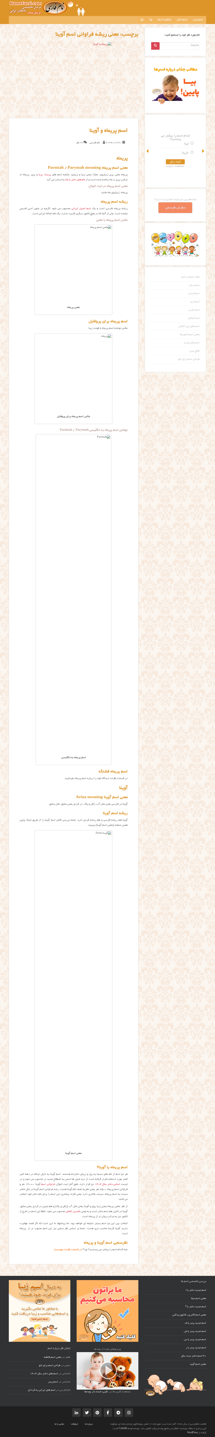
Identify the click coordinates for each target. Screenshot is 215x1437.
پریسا (48, 174)
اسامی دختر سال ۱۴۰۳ (107, 1184)
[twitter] (87, 1412)
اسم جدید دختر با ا (196, 1290)
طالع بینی (195, 351)
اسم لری (195, 301)
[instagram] (142, 19)
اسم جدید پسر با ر (196, 1347)
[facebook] (108, 1412)
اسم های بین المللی (189, 326)
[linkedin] (76, 1412)
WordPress (192, 1433)
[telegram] (118, 1412)
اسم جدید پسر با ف (195, 1323)
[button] (147, 151)
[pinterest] (97, 1412)
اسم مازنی (194, 310)
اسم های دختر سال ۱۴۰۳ (44, 1373)
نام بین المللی (73, 1211)
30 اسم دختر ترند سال (193, 1356)
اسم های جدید (192, 342)
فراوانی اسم (48, 1184)
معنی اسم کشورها (190, 334)
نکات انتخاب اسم (190, 277)
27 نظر (80, 142)
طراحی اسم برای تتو (189, 359)
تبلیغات (74, 1424)
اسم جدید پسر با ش (195, 1331)
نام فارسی (95, 142)
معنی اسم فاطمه (52, 1357)
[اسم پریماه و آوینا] (73, 80)
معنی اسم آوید (198, 1364)
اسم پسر (198, 19)
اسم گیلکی (194, 318)
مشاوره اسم (164, 19)
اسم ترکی (194, 285)
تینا (186, 144)
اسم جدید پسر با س (195, 1339)
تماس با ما (59, 1424)
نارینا (185, 153)
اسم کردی (194, 293)
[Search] (155, 46)
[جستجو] (151, 19)
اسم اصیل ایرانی (81, 208)
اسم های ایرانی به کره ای (41, 1390)
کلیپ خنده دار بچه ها (96, 1391)
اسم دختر (182, 19)
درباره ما (89, 1424)
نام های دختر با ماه (75, 179)
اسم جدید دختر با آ (195, 1306)
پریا (41, 174)
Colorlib (123, 1428)
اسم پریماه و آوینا (108, 131)
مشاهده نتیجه (175, 166)
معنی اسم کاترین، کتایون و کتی (189, 1315)
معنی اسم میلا (198, 1298)
